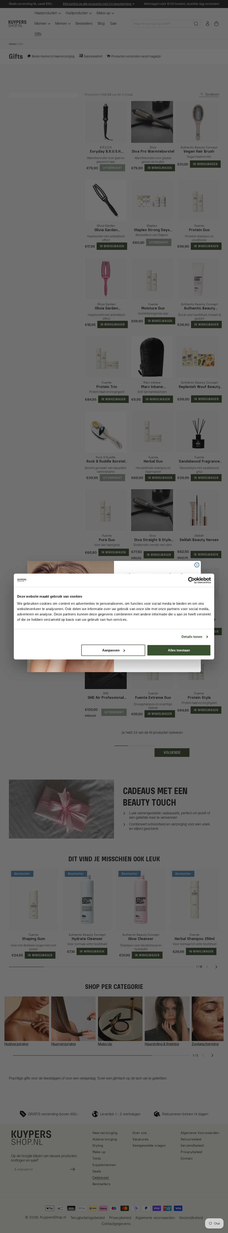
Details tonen (191, 637)
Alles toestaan (179, 650)
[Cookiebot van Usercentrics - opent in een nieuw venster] (191, 580)
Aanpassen (111, 650)
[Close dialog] (197, 565)
